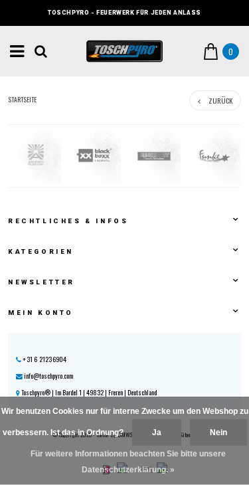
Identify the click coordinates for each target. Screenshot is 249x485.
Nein (218, 432)
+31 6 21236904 (43, 359)
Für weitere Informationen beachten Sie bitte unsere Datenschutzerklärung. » (128, 461)
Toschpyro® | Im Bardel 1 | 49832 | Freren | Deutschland (88, 392)
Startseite (22, 99)
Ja (156, 432)
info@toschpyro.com (48, 376)
